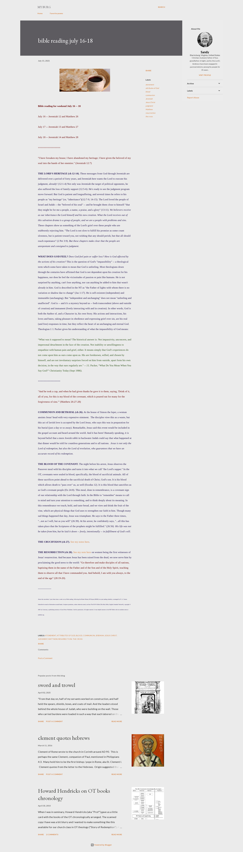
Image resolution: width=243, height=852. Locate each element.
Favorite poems (56, 13)
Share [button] (148, 70)
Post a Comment (45, 658)
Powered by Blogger (103, 845)
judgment (149, 106)
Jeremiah (149, 99)
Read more (117, 721)
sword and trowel (56, 685)
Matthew (149, 109)
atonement (150, 85)
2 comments (52, 834)
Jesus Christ (150, 102)
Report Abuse (193, 97)
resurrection (150, 113)
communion (150, 95)
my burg (44, 7)
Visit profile (205, 75)
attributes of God (152, 88)
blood (148, 92)
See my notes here (79, 541)
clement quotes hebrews (64, 737)
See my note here (82, 552)
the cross (149, 116)
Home (40, 13)
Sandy (205, 52)
